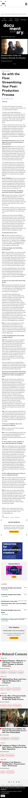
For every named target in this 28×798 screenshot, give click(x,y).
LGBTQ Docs (3, 672)
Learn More (14, 638)
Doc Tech (12, 517)
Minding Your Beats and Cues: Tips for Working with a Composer (14, 681)
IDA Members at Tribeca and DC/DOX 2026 (12, 619)
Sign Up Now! (14, 531)
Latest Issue (17, 19)
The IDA (2, 785)
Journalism (20, 672)
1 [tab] (13, 63)
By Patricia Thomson (5, 668)
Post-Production (5, 517)
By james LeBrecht (4, 702)
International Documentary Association (3, 3)
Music (2, 688)
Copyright (8, 688)
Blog (7, 785)
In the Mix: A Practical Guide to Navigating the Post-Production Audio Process (14, 697)
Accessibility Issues (5, 738)
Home (2, 14)
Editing (2, 755)
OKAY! (2, 795)
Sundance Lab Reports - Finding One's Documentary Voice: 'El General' (13, 764)
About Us (12, 785)
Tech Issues (17, 517)
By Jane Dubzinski (4, 751)
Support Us (20, 785)
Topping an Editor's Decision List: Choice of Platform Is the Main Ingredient (14, 747)
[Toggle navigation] (26, 3)
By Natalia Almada (4, 768)
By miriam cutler (4, 685)
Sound (9, 705)
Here (14, 577)
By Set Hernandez (4, 735)
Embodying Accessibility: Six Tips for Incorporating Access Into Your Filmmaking (14, 730)
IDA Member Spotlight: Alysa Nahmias (11, 588)
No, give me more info (5, 792)
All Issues (11, 19)
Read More (5, 589)
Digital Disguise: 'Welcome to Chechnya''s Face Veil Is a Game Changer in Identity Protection (14, 663)
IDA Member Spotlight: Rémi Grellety (11, 594)
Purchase (24, 19)
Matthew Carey (8, 98)
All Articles (4, 19)
